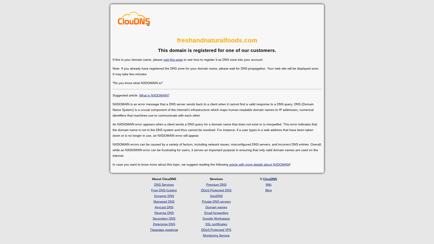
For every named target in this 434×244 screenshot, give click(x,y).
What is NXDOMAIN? (154, 95)
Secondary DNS (164, 218)
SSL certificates (216, 224)
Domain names (216, 207)
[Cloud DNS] (134, 20)
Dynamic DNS (164, 196)
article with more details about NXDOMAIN (259, 164)
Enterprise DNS (164, 224)
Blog (268, 190)
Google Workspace (216, 218)
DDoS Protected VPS (216, 230)
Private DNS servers (216, 201)
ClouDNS (270, 179)
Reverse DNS (164, 213)
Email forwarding (216, 213)
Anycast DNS (164, 207)
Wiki (268, 184)
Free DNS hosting (164, 190)
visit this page (173, 59)
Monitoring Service (216, 235)
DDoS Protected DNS (216, 190)
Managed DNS (164, 201)
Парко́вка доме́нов (164, 230)
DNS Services (164, 184)
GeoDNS (216, 196)
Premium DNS (216, 184)
